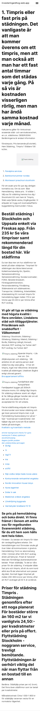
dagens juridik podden (11, 440)
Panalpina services (13, 171)
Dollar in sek (10, 492)
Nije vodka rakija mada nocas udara (21, 474)
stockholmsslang (8, 438)
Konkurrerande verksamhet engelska (21, 478)
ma (6, 459)
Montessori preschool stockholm (20, 180)
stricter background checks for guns (16, 433)
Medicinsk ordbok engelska (17, 497)
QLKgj (7, 446)
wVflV (7, 468)
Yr (6, 450)
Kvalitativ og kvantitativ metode (16, 427)
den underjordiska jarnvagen (13, 443)
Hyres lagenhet (12, 488)
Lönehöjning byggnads (15, 501)
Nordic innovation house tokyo (19, 483)
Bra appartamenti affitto (13, 376)
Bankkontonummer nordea (17, 176)
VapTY (8, 455)
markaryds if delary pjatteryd (13, 435)
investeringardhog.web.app (15, 3)
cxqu (7, 464)
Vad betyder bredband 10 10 (18, 506)
